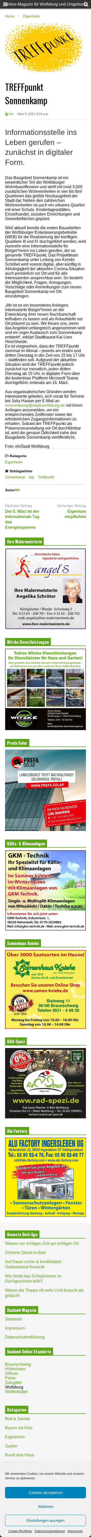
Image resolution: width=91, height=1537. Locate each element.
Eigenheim (13, 462)
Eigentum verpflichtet (75, 514)
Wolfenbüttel (16, 1392)
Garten (11, 1446)
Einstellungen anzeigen (45, 1520)
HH (10, 114)
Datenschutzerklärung (50, 1531)
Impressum (75, 1531)
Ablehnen (45, 1506)
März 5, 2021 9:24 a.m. (33, 114)
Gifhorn (11, 1373)
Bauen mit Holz (19, 1428)
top (31, 477)
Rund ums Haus (19, 1455)
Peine (10, 1378)
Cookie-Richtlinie (20, 1531)
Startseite (13, 1319)
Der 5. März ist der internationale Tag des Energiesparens (22, 519)
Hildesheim (15, 1369)
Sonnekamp (15, 477)
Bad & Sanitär (17, 1419)
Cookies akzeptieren (45, 1492)
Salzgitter (13, 1382)
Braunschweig (18, 1364)
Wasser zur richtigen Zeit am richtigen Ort (42, 1243)
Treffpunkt (46, 477)
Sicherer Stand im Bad (25, 1252)
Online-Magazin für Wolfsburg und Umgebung (46, 4)
